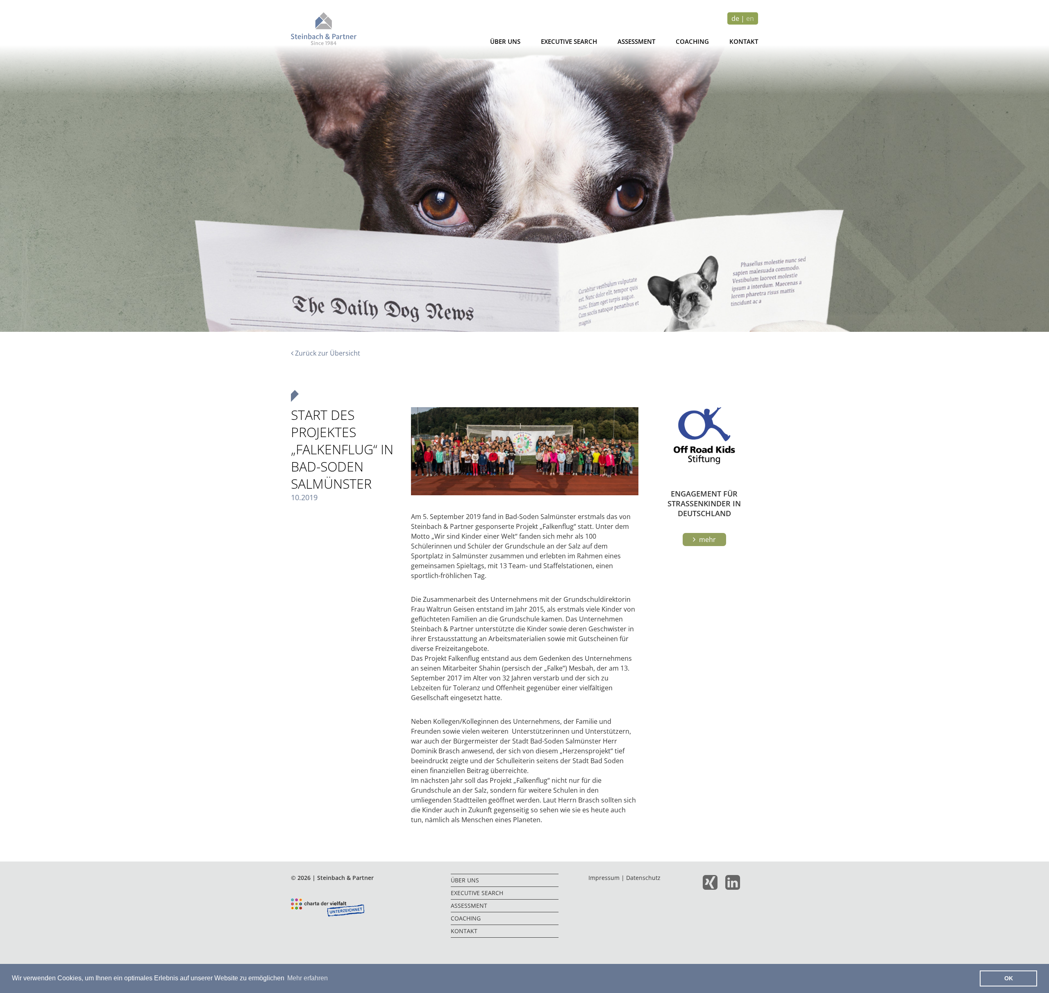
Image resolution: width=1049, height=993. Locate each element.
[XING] (713, 886)
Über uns (505, 41)
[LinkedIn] (735, 886)
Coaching (692, 41)
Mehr (706, 539)
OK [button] (1008, 978)
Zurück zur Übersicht (326, 353)
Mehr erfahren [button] (307, 978)
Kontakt (743, 41)
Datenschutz (643, 878)
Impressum (604, 878)
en (750, 18)
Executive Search (569, 41)
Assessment (636, 41)
